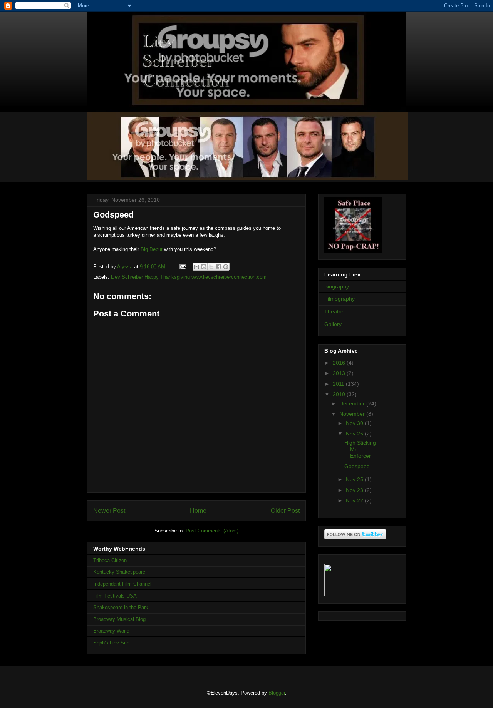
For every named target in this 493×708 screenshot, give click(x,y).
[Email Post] (182, 266)
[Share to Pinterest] (226, 267)
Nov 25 (355, 479)
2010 (340, 394)
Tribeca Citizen (110, 560)
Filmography (339, 299)
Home (198, 510)
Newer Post (109, 510)
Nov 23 (355, 490)
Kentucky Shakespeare (119, 572)
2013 (340, 373)
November (352, 414)
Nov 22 (355, 500)
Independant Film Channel (122, 584)
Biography (336, 286)
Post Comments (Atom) (212, 531)
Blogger (276, 693)
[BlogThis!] (204, 267)
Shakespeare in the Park (120, 607)
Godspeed (357, 466)
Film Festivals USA (115, 596)
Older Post (285, 510)
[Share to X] (211, 267)
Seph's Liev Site (111, 643)
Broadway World (111, 631)
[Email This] (196, 267)
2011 (339, 384)
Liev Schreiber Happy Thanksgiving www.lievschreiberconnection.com (189, 277)
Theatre (334, 311)
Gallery (333, 324)
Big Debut (152, 249)
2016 (340, 363)
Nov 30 (355, 423)
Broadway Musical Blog (119, 619)
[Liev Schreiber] (341, 594)
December (352, 403)
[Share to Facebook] (218, 267)
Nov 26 (355, 433)
